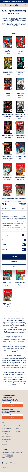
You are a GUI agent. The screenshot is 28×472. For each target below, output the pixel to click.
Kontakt (3, 425)
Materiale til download (21, 425)
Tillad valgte (14, 261)
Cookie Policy (5, 434)
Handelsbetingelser (6, 428)
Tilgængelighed (5, 442)
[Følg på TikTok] (14, 463)
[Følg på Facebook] (3, 463)
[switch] (24, 240)
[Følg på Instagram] (7, 463)
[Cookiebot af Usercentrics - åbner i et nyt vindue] (19, 204)
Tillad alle (14, 256)
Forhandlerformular (6, 439)
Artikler (17, 428)
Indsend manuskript (6, 436)
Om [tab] (23, 208)
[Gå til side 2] (17, 311)
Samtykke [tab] (5, 208)
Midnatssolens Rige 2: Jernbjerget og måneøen (20, 93)
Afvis (14, 266)
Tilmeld (12, 405)
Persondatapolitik (6, 431)
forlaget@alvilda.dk (9, 454)
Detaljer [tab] (14, 208)
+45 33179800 (9, 455)
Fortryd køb (4, 444)
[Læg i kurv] (11, 46)
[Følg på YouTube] (10, 463)
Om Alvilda (18, 431)
